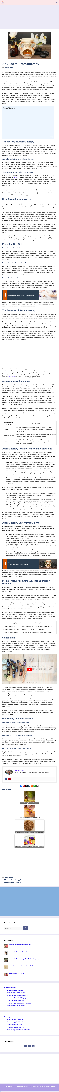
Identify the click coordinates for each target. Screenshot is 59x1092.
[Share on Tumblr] (29, 786)
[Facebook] (6, 779)
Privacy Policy (28, 1086)
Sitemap (53, 1086)
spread (16, 177)
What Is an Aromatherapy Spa (13, 880)
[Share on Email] (37, 786)
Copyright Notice (20, 1086)
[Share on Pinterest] (24, 786)
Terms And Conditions (38, 1086)
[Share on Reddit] (32, 786)
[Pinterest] (9, 779)
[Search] (25, 928)
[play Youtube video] (29, 669)
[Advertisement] (29, 16)
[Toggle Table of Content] (50, 137)
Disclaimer (47, 1086)
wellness (12, 376)
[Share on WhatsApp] (34, 786)
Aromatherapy (8, 877)
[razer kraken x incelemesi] (29, 1091)
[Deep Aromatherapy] (2, 2)
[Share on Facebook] (21, 786)
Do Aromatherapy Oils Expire (13, 882)
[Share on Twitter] (26, 786)
